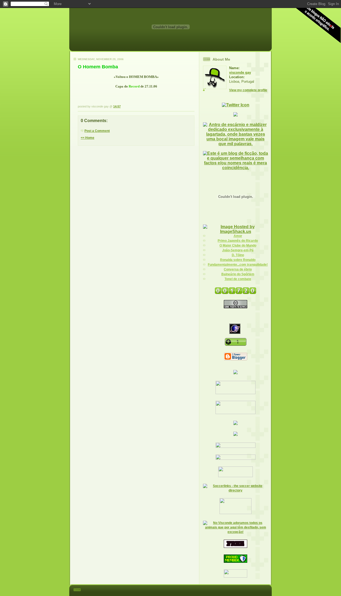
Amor (238, 236)
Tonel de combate (238, 279)
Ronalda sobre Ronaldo (237, 260)
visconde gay (240, 72)
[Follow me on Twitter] (235, 105)
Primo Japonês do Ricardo (238, 241)
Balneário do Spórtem (237, 274)
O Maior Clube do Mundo (238, 245)
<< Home (87, 138)
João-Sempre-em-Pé (238, 250)
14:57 (117, 106)
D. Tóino (238, 255)
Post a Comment (97, 131)
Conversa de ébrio (238, 269)
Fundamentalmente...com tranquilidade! (238, 264)
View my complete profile (248, 90)
